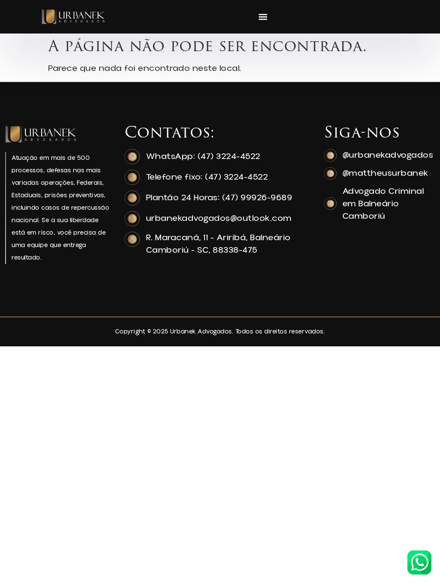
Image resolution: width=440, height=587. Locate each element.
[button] (263, 17)
